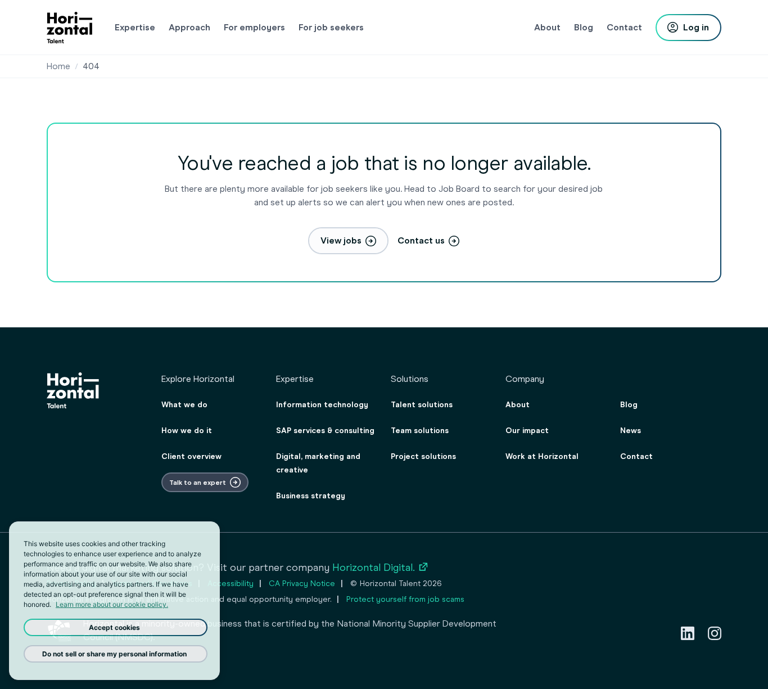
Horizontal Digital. (380, 567)
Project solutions (423, 456)
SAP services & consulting (325, 430)
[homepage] (69, 27)
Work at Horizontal (542, 456)
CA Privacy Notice (302, 583)
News (630, 430)
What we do (184, 404)
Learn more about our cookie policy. (112, 604)
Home (58, 66)
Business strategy (310, 496)
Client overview (191, 456)
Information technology (322, 404)
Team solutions (420, 430)
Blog (629, 404)
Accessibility (230, 583)
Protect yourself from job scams (405, 599)
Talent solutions (422, 404)
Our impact (527, 430)
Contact (636, 456)
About (517, 404)
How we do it (186, 430)
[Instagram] (714, 633)
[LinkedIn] (687, 633)
